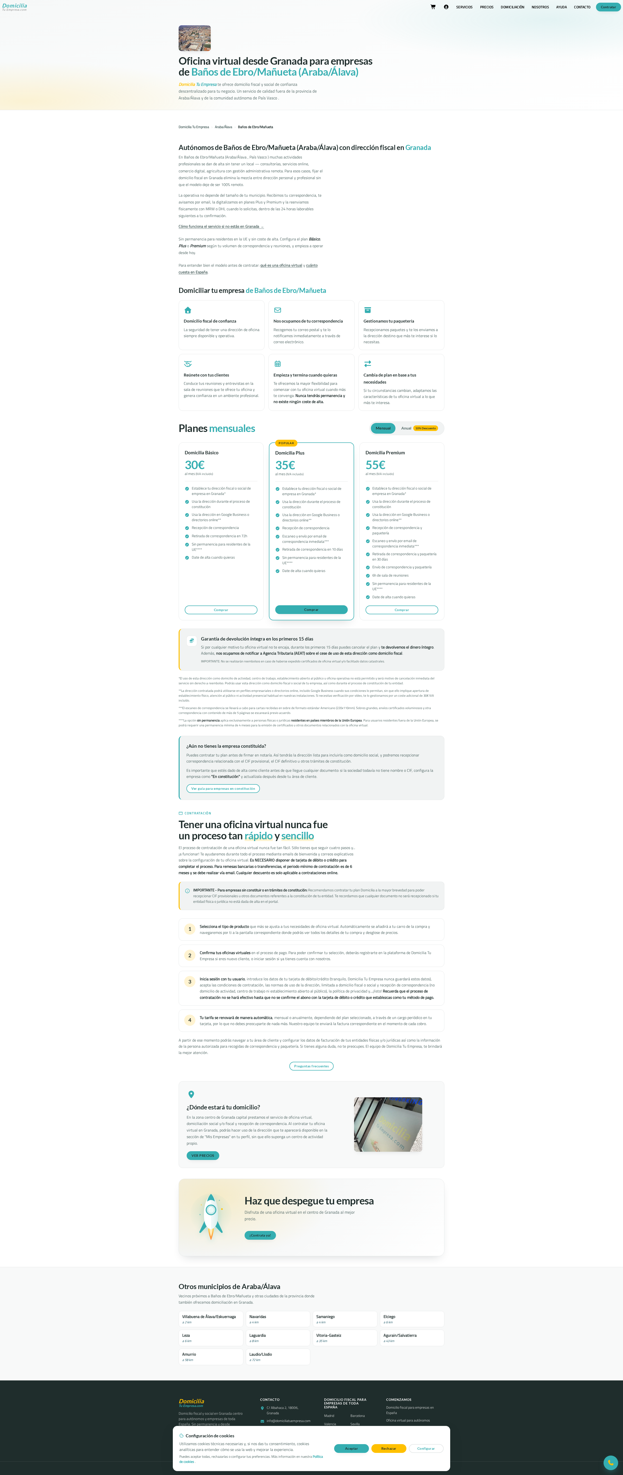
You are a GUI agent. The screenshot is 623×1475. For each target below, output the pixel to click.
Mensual (383, 428)
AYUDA (561, 6)
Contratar (608, 7)
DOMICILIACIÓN (512, 6)
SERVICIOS (464, 6)
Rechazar (388, 1448)
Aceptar (351, 1448)
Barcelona (357, 1415)
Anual (418, 428)
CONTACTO (582, 6)
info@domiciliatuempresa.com (289, 1420)
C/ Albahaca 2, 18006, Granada (282, 1410)
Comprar (221, 610)
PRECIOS (487, 6)
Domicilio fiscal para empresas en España (410, 1410)
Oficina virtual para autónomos (408, 1420)
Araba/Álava (223, 127)
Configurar (426, 1448)
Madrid (329, 1415)
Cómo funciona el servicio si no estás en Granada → (221, 226)
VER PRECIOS (203, 1155)
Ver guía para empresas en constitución (223, 788)
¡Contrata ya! (260, 1235)
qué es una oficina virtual (281, 265)
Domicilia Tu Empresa (194, 127)
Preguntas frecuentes (311, 1066)
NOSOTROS (540, 6)
